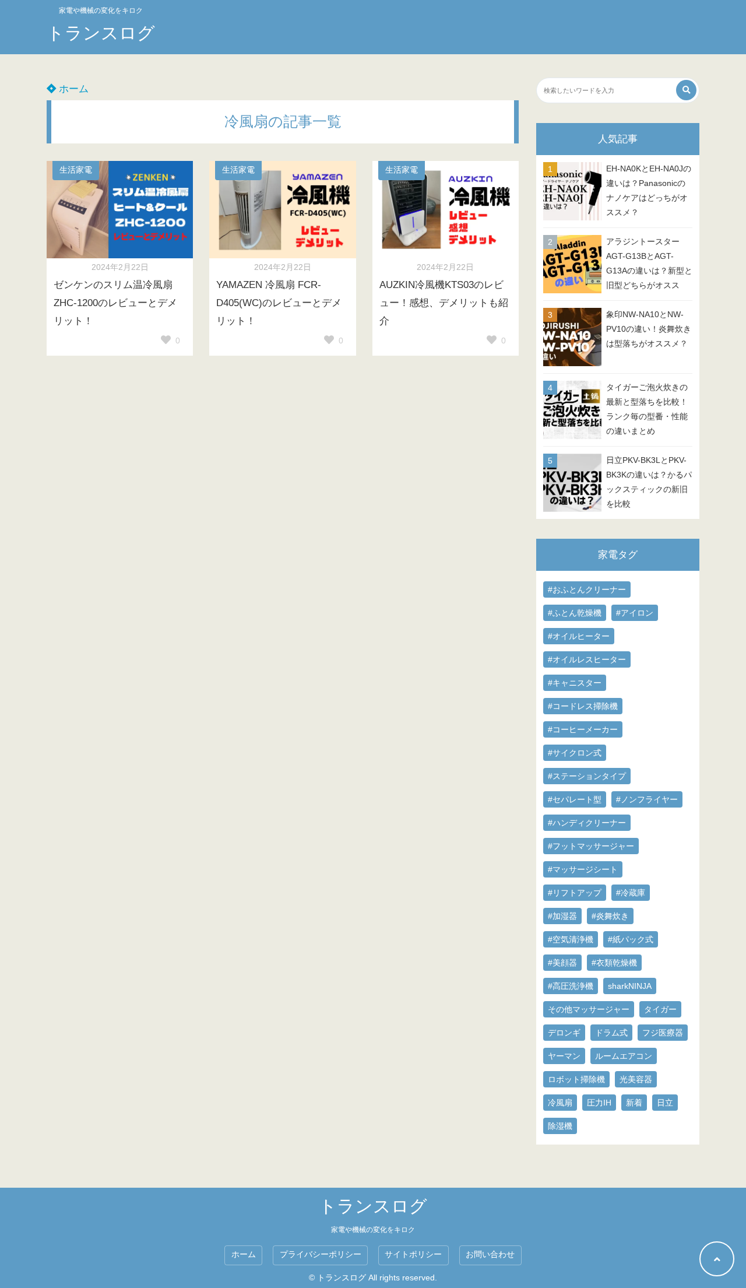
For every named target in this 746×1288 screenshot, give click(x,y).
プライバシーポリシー (320, 1254)
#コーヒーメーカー (583, 729)
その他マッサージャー (588, 1009)
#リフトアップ (574, 892)
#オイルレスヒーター (587, 659)
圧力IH (599, 1102)
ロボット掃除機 (576, 1079)
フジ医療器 (662, 1032)
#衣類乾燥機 (614, 962)
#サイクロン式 (574, 752)
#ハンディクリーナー (587, 822)
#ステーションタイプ (587, 776)
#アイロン (634, 612)
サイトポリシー (413, 1254)
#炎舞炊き (610, 916)
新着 (634, 1102)
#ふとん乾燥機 (574, 612)
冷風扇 (560, 1102)
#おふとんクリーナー (587, 589)
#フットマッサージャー (591, 846)
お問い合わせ (490, 1254)
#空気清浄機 (570, 939)
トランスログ (101, 33)
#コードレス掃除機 (583, 706)
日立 (665, 1102)
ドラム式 (611, 1032)
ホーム (72, 88)
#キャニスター (574, 682)
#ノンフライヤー (647, 799)
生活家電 (75, 170)
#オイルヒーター (579, 636)
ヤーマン (564, 1056)
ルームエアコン (623, 1056)
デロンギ (564, 1032)
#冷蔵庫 (630, 892)
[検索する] (686, 90)
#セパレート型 (574, 799)
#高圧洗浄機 (570, 986)
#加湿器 (562, 916)
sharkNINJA (630, 986)
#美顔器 (562, 962)
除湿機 (560, 1126)
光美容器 (636, 1079)
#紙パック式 (630, 939)
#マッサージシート (583, 869)
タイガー (660, 1009)
